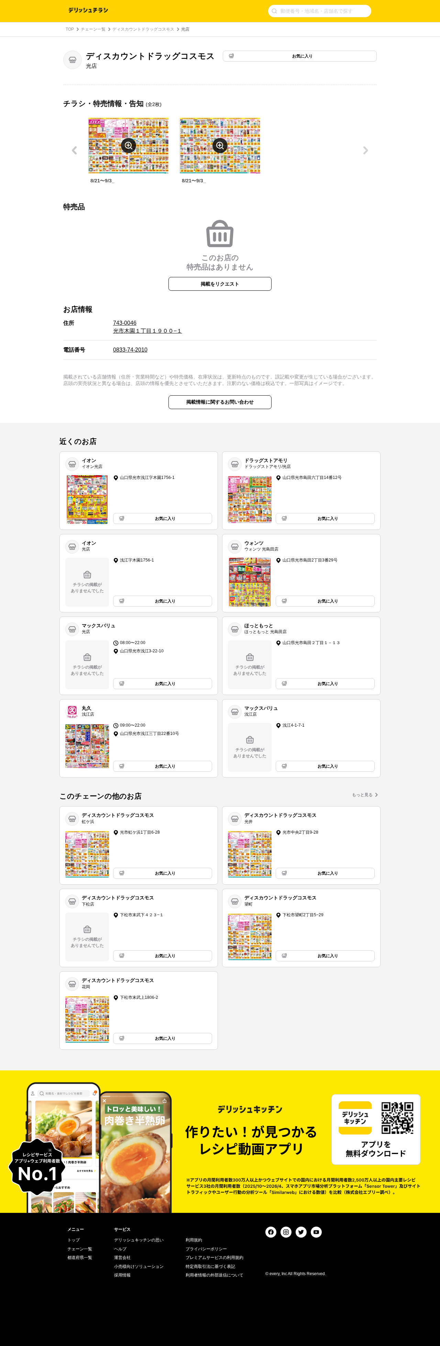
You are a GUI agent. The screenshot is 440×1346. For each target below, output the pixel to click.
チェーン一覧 (93, 29)
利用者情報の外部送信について (214, 1275)
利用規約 (194, 1240)
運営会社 (122, 1257)
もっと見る (362, 794)
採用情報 (122, 1275)
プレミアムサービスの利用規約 (214, 1257)
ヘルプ (120, 1249)
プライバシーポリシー (206, 1249)
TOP (70, 29)
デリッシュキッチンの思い (139, 1240)
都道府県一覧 (79, 1257)
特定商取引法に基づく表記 (210, 1266)
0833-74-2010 (130, 350)
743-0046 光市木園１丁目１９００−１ (147, 326)
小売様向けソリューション (139, 1266)
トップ (73, 1240)
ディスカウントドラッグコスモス (143, 29)
